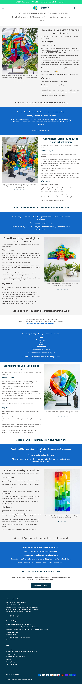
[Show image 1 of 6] (58, 521)
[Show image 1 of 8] (14, 189)
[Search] (75, 8)
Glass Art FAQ (10, 654)
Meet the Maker (11, 635)
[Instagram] (14, 616)
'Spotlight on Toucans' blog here (57, 74)
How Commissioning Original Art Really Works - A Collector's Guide (27, 629)
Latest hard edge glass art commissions (18, 624)
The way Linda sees (12, 632)
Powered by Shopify (26, 679)
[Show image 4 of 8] (61, 289)
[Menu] (3, 8)
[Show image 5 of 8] (20, 189)
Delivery (9, 659)
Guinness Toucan (52, 50)
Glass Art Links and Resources (15, 657)
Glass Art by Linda (15, 679)
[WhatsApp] (18, 616)
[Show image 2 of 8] (16, 189)
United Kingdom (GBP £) (13, 674)
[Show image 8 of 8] (24, 189)
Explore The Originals (41, 585)
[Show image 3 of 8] (17, 189)
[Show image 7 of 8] (23, 189)
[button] (20, 51)
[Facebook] (7, 616)
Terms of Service (11, 664)
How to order (10, 640)
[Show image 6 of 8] (64, 289)
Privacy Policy (10, 662)
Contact (9, 649)
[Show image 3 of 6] (61, 521)
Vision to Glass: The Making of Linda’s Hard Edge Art (22, 627)
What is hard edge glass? (41, 130)
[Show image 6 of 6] (65, 521)
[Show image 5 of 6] (64, 521)
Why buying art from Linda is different (18, 637)
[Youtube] (11, 616)
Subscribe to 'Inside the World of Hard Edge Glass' (21, 651)
